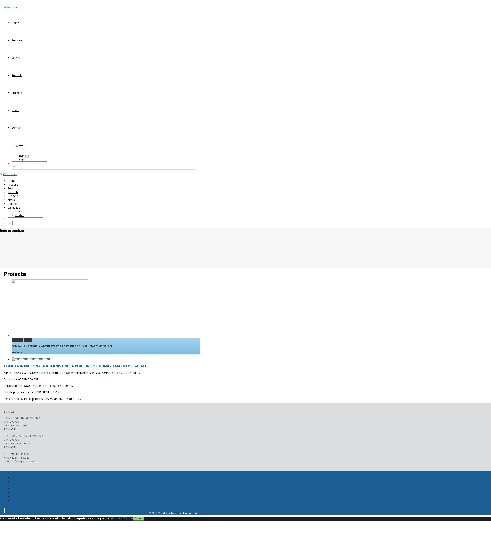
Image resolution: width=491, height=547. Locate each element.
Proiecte (17, 92)
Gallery (28, 340)
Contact (16, 127)
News (15, 110)
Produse (17, 40)
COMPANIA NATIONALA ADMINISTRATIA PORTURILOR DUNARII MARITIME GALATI (62, 346)
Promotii (17, 75)
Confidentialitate (22, 500)
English (23, 159)
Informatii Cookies (121, 518)
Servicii (16, 58)
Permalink (17, 340)
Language (18, 145)
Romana (24, 155)
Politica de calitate (15, 507)
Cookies (16, 496)
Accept (139, 518)
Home (15, 23)
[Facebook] (4, 510)
